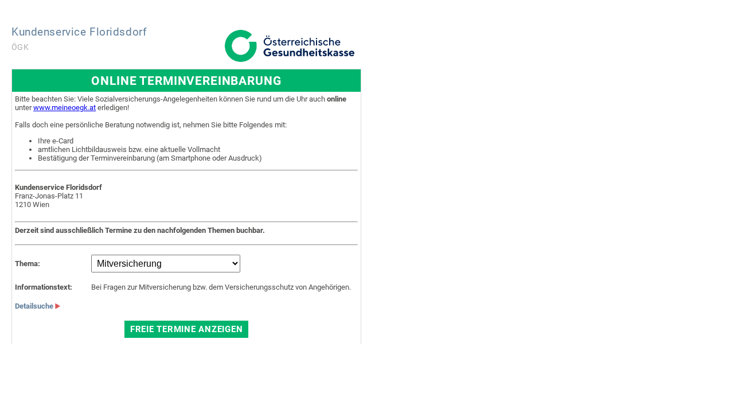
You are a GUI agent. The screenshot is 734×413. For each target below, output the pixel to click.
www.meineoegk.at (64, 107)
